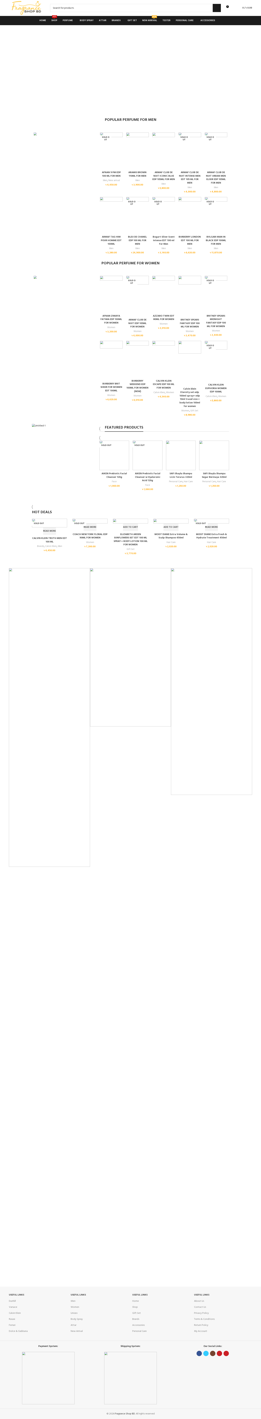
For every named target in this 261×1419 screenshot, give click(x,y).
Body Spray (77, 1319)
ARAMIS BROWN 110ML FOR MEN (137, 174)
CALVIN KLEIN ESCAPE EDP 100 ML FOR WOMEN (163, 384)
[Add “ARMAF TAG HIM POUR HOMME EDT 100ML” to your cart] (104, 206)
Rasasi (12, 1319)
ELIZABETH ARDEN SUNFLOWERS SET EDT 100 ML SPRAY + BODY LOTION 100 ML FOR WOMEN (131, 539)
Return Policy (201, 1325)
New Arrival (77, 1331)
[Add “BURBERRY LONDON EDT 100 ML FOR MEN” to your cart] (182, 206)
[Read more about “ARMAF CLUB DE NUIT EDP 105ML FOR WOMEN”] (130, 288)
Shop (135, 1307)
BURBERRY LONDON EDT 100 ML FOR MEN (190, 240)
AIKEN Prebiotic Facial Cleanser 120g (114, 475)
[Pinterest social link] (226, 1353)
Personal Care (176, 481)
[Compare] (104, 157)
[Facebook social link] (199, 1353)
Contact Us (200, 1307)
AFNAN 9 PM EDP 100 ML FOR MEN (111, 174)
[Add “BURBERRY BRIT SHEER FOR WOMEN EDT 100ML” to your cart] (104, 352)
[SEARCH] (217, 8)
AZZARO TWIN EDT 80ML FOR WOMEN (163, 318)
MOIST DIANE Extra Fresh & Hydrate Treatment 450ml (211, 536)
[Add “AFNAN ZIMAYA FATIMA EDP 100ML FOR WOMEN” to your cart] (104, 285)
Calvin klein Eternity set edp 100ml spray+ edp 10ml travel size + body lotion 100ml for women (190, 397)
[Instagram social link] (212, 1353)
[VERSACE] (49, 717)
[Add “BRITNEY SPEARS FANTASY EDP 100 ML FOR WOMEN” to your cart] (182, 288)
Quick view (104, 149)
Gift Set (194, 411)
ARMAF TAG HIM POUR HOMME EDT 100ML (111, 240)
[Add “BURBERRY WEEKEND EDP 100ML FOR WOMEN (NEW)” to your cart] (130, 350)
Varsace (13, 1307)
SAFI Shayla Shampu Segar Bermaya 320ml (214, 475)
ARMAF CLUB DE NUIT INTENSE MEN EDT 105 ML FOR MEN (189, 177)
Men (105, 180)
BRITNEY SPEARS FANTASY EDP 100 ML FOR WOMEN (190, 323)
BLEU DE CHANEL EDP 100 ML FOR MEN (137, 240)
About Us (199, 1301)
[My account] (233, 8)
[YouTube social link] (219, 1353)
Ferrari (12, 1325)
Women (111, 327)
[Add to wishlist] (104, 165)
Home (135, 1301)
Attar (73, 1325)
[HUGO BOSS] (211, 681)
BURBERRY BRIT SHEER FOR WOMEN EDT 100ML (111, 387)
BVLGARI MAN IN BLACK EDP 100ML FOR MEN (216, 240)
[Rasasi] (130, 647)
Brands (40, 546)
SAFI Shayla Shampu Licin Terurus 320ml (181, 475)
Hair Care (188, 481)
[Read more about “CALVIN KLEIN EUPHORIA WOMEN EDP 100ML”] (209, 353)
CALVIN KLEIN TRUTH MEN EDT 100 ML (49, 540)
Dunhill (12, 1301)
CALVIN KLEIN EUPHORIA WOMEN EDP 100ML (216, 388)
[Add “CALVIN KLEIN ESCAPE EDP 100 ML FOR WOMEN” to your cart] (156, 350)
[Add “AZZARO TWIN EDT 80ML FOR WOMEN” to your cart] (156, 285)
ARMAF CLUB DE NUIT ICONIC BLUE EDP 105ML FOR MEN (163, 175)
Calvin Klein (159, 392)
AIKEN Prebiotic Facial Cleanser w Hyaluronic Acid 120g (147, 477)
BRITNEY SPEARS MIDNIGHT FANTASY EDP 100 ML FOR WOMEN (216, 321)
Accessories (138, 1325)
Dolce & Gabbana (18, 1331)
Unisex (74, 1313)
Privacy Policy (201, 1313)
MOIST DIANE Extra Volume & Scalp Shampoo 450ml (171, 536)
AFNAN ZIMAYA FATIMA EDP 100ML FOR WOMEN (111, 319)
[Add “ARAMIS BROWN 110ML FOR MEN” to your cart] (130, 141)
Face (114, 481)
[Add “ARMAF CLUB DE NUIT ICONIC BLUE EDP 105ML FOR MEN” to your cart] (156, 141)
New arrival (114, 180)
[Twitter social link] (206, 1353)
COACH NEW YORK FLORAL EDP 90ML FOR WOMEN (90, 536)
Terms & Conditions (204, 1319)
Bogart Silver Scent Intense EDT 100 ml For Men (164, 240)
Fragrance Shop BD (125, 1414)
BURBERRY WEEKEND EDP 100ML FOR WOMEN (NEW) (137, 386)
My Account (200, 1331)
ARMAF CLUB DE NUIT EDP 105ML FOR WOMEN (137, 323)
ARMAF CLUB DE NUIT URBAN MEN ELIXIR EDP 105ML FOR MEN (216, 177)
